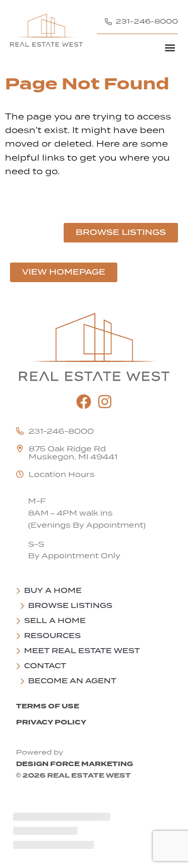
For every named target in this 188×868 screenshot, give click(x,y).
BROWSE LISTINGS (70, 605)
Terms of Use (47, 706)
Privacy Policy (51, 722)
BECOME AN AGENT (72, 681)
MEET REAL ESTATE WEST (82, 651)
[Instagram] (104, 401)
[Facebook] (83, 401)
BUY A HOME (53, 590)
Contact (45, 666)
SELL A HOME (55, 620)
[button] (169, 47)
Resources (52, 636)
